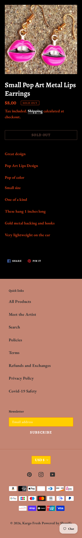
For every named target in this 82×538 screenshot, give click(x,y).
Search (14, 327)
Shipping (35, 110)
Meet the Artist (22, 314)
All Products (20, 301)
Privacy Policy (21, 378)
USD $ (39, 460)
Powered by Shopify (57, 523)
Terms (14, 352)
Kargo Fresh (31, 523)
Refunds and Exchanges (30, 365)
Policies (15, 340)
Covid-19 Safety (23, 391)
